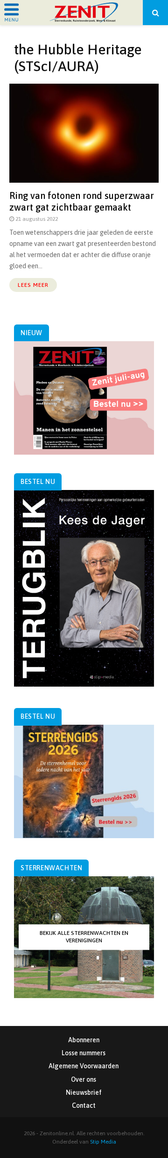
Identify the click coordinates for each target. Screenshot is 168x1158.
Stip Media (103, 1141)
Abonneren (83, 1040)
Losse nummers (83, 1053)
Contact (84, 1105)
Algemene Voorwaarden (84, 1066)
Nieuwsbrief (84, 1092)
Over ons (83, 1079)
